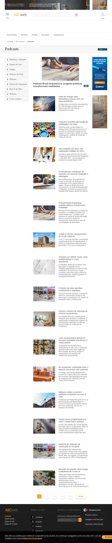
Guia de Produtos (12, 35)
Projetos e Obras (91, 515)
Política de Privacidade (32, 538)
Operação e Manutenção (94, 524)
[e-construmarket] (92, 510)
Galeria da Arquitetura (18, 84)
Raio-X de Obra (15, 89)
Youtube (39, 522)
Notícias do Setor (16, 74)
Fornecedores (45, 35)
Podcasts (12, 79)
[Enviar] (79, 520)
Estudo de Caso (15, 64)
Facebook (39, 517)
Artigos (12, 69)
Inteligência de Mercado (94, 519)
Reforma (12, 94)
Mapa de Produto (11, 524)
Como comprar (15, 99)
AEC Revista (24, 35)
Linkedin (39, 526)
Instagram (39, 531)
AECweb (10, 41)
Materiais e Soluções (17, 59)
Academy (34, 35)
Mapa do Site (9, 521)
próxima (81, 496)
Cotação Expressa (58, 35)
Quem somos (9, 519)
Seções (101, 49)
